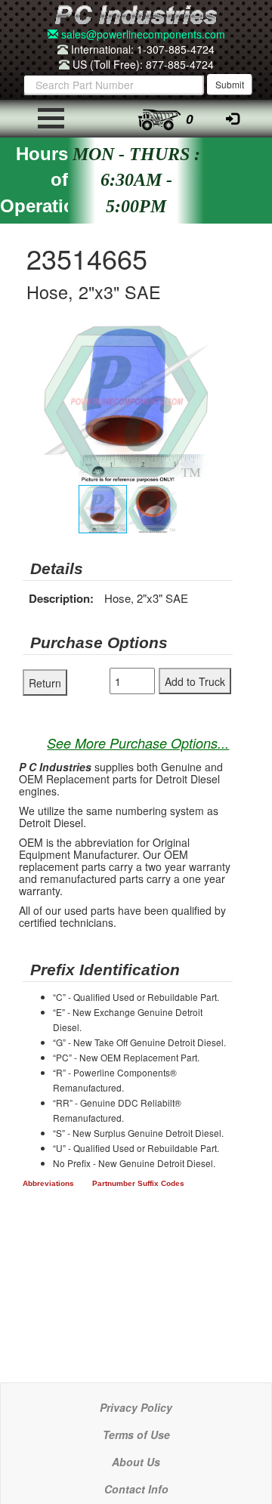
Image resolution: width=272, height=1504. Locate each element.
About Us (136, 1461)
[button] (219, 339)
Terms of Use (136, 1434)
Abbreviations (48, 1183)
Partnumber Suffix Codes (138, 1183)
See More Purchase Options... (138, 742)
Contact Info (136, 1488)
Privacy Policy (136, 1407)
